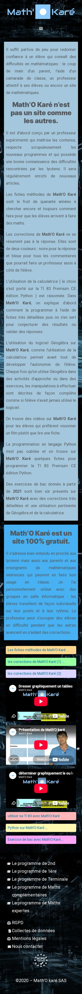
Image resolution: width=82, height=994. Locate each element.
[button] (41, 28)
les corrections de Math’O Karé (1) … (36, 662)
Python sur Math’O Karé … (28, 828)
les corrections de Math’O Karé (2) (34, 673)
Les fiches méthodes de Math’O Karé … (38, 650)
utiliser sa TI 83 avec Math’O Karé (34, 816)
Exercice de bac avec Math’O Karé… (35, 839)
